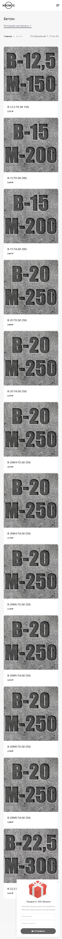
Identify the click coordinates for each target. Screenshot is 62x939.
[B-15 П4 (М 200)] (31, 216)
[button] (57, 5)
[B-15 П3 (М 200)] (31, 145)
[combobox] (18, 26)
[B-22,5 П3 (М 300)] (31, 856)
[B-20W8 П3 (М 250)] (31, 714)
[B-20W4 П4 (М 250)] (31, 500)
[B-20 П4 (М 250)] (31, 358)
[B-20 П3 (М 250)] (31, 287)
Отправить (39, 931)
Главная (8, 36)
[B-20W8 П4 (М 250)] (31, 785)
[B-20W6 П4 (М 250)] (31, 642)
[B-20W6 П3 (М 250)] (31, 571)
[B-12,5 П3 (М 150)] (31, 74)
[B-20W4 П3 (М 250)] (31, 429)
